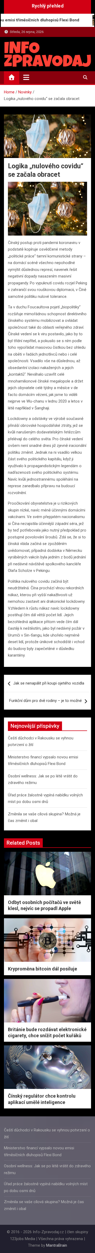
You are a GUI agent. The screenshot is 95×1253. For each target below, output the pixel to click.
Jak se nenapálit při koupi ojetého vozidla (48, 683)
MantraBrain (56, 1245)
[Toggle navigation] (26, 77)
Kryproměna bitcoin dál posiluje (42, 969)
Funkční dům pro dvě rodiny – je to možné (45, 700)
